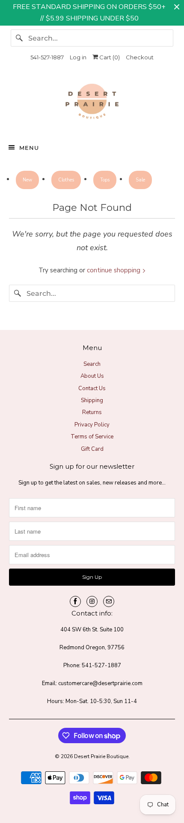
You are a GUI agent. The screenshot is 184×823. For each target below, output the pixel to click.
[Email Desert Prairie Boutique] (108, 601)
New (27, 180)
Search (92, 364)
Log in (78, 57)
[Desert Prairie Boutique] (92, 103)
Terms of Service (92, 437)
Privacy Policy (92, 425)
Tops (105, 180)
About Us (92, 376)
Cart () (109, 57)
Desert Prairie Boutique (101, 756)
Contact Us (92, 388)
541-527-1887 (47, 57)
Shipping (92, 400)
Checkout (140, 57)
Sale (140, 180)
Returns (92, 412)
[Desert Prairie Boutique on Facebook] (75, 601)
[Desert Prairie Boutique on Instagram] (92, 601)
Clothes (66, 180)
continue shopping (114, 270)
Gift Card (92, 449)
